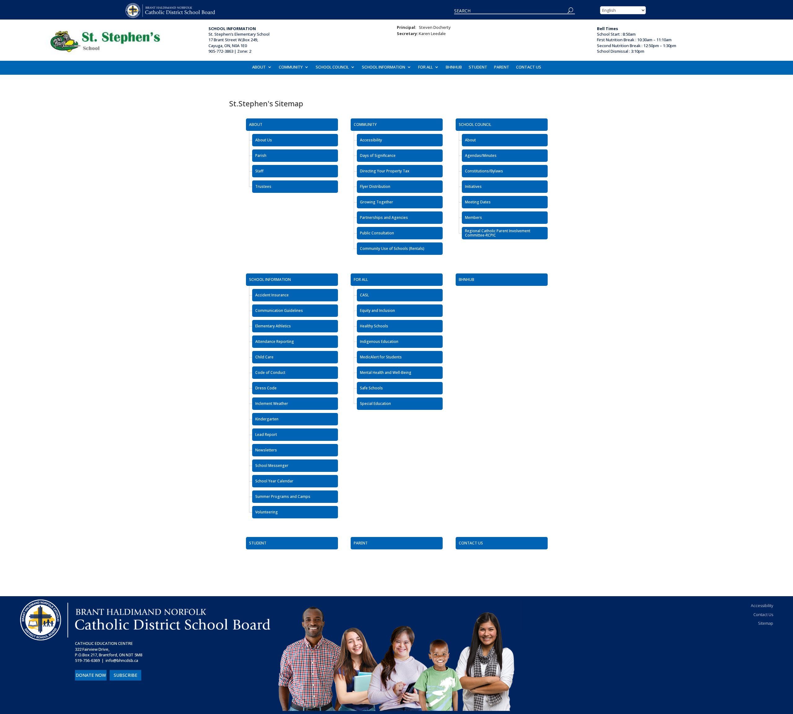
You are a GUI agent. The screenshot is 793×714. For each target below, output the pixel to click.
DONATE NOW (91, 675)
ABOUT (259, 67)
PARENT (501, 67)
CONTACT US (528, 67)
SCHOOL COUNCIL (332, 67)
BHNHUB (454, 67)
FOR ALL (425, 67)
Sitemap (765, 623)
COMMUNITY (291, 67)
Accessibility (762, 605)
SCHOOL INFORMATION (383, 67)
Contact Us (763, 614)
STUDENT (478, 67)
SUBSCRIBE (125, 675)
